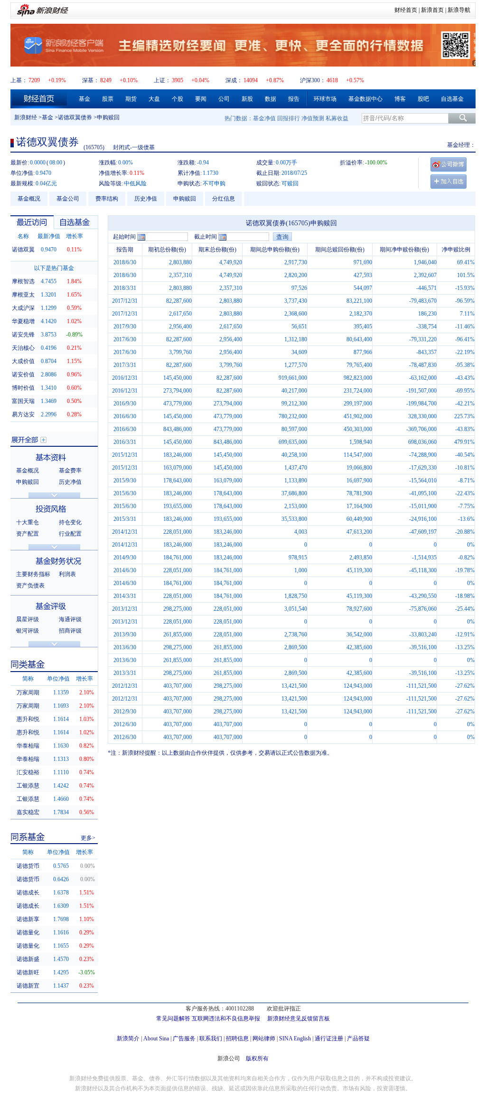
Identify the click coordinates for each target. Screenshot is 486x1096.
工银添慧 (28, 785)
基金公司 (67, 198)
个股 (177, 99)
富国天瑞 (23, 401)
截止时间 (205, 236)
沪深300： (313, 80)
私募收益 (337, 118)
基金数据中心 (365, 99)
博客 (400, 99)
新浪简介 (128, 1038)
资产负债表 (30, 585)
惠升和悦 (28, 719)
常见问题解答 (173, 1018)
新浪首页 (432, 10)
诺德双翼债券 (75, 117)
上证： (162, 80)
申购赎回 (184, 198)
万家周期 (28, 692)
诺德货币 (28, 866)
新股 (247, 99)
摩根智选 (23, 281)
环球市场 (325, 99)
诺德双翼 (23, 249)
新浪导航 (459, 10)
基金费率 (70, 470)
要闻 (200, 99)
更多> (88, 838)
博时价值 (23, 388)
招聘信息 (237, 1038)
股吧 (423, 99)
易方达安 (23, 414)
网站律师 (263, 1038)
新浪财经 (25, 117)
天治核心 (23, 348)
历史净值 (145, 198)
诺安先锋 (23, 334)
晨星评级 (27, 619)
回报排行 (288, 118)
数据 (270, 99)
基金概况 (29, 198)
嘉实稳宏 (28, 812)
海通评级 (70, 619)
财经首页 (405, 10)
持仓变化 (70, 522)
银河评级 (27, 630)
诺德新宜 (28, 985)
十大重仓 (27, 522)
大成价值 (23, 361)
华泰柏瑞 (28, 745)
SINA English (295, 1038)
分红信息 (223, 198)
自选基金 (452, 99)
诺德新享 (28, 919)
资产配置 (27, 533)
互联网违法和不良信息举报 (226, 1018)
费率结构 (106, 198)
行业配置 (70, 533)
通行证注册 (329, 1038)
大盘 (154, 99)
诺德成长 (28, 892)
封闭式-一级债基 (134, 147)
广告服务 (184, 1038)
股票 (107, 99)
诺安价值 (23, 374)
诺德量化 (28, 932)
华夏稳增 (23, 321)
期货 (131, 99)
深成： (234, 80)
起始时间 (124, 236)
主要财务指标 (33, 574)
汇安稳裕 (28, 772)
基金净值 (264, 118)
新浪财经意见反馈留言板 (298, 1018)
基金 (84, 99)
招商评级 (70, 630)
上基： (19, 80)
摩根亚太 (23, 294)
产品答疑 (358, 1038)
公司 (224, 99)
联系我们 (210, 1038)
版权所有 (257, 1058)
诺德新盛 (28, 959)
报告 (293, 99)
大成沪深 (23, 308)
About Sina (156, 1038)
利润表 (67, 574)
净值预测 (312, 118)
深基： (90, 80)
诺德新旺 (28, 972)
